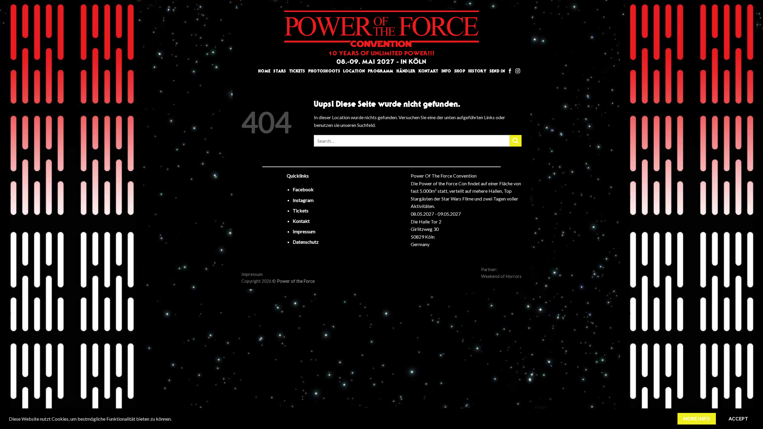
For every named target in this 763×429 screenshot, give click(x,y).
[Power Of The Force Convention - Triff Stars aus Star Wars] (381, 37)
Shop (459, 71)
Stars (279, 71)
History (477, 71)
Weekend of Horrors (501, 276)
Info (446, 71)
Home (264, 71)
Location (354, 71)
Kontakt (428, 71)
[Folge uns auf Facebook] (510, 71)
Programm (380, 71)
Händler (405, 71)
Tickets (297, 71)
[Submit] (516, 141)
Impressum (252, 274)
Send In (497, 71)
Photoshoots (324, 71)
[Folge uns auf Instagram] (517, 71)
